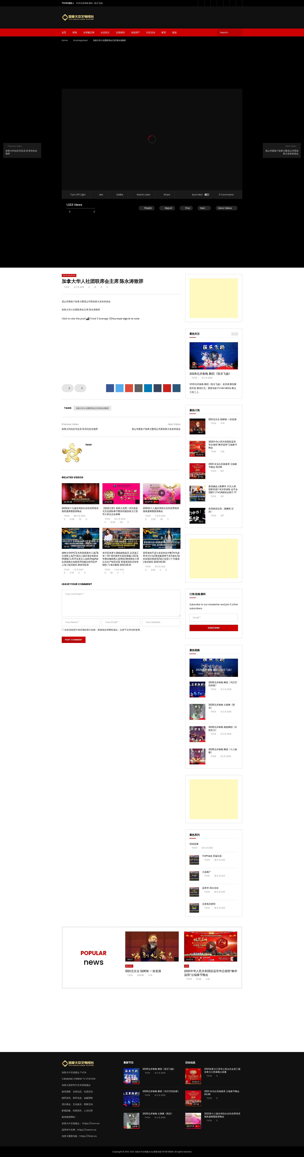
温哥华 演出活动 (210, 888)
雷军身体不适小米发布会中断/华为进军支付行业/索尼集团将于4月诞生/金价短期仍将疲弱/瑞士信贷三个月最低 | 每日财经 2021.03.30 (161, 557)
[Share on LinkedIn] (148, 388)
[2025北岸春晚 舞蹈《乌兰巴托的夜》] (197, 689)
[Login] (239, 3)
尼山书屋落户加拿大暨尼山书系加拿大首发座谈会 (156, 429)
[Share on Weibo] (176, 388)
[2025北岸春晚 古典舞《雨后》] (197, 712)
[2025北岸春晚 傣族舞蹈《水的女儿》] (197, 734)
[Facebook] (201, 3)
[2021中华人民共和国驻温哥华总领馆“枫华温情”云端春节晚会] (197, 449)
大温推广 (206, 872)
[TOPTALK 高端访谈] (194, 860)
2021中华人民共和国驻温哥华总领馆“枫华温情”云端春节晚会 (223, 444)
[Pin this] (167, 388)
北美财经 (120, 32)
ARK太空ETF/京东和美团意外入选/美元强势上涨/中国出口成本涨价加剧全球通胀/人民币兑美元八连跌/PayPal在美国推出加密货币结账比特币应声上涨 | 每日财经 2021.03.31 (80, 558)
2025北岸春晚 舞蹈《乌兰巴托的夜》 (223, 684)
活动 (186, 966)
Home (65, 40)
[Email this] (138, 388)
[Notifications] (233, 3)
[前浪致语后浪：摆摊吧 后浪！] (197, 516)
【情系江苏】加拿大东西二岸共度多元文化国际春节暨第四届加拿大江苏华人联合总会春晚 (120, 511)
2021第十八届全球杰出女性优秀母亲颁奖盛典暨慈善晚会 (161, 510)
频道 (174, 32)
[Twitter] (207, 3)
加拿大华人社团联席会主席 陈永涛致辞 (92, 408)
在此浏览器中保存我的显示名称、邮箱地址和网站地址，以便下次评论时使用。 (103, 629)
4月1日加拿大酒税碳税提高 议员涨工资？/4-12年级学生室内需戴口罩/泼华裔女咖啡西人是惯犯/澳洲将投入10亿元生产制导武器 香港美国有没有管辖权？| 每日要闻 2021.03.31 (120, 558)
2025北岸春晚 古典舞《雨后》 (222, 706)
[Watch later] (226, 3)
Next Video (174, 424)
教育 (164, 32)
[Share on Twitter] (120, 388)
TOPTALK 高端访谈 (212, 856)
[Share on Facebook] (110, 388)
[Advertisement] (185, 17)
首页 (64, 32)
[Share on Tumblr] (158, 388)
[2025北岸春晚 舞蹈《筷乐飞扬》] (214, 668)
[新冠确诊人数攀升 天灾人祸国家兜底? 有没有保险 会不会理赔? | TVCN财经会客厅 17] (197, 493)
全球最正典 (88, 32)
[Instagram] (220, 3)
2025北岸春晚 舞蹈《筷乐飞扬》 (90, 3)
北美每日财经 (208, 904)
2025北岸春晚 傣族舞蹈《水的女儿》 (223, 728)
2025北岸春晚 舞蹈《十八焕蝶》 (223, 751)
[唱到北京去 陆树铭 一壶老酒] (197, 426)
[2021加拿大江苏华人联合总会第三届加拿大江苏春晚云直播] (193, 1076)
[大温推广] (194, 876)
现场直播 (194, 844)
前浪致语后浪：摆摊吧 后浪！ (221, 510)
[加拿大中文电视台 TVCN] (79, 17)
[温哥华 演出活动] (194, 892)
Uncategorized (80, 40)
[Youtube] (214, 3)
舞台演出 (129, 966)
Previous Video (70, 424)
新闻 (75, 32)
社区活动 (150, 32)
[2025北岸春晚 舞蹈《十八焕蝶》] (197, 756)
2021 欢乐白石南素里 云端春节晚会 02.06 (223, 465)
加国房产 (135, 32)
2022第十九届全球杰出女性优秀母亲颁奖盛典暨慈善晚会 (80, 510)
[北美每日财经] (194, 908)
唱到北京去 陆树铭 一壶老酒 (222, 419)
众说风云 (105, 32)
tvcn (66, 287)
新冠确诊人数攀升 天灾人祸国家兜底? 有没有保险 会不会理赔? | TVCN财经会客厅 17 (223, 489)
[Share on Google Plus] (129, 388)
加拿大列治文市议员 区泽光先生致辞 (80, 429)
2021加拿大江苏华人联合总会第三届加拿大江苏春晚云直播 (222, 1070)
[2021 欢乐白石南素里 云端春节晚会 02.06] (197, 471)
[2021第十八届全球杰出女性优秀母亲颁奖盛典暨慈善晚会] (193, 1121)
